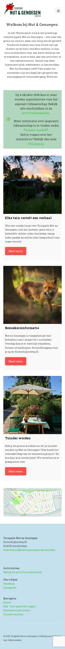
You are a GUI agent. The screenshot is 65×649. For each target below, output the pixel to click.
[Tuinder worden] (32, 405)
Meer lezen (16, 251)
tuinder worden (36, 130)
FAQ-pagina (36, 144)
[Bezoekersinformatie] (32, 295)
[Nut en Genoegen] (23, 10)
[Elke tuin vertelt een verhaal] (32, 185)
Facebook (9, 583)
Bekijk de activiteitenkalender (23, 572)
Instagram (10, 587)
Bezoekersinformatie (17, 610)
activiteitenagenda (35, 113)
